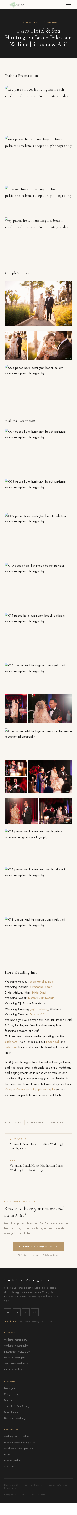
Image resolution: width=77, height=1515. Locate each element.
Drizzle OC (37, 1014)
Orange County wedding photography (30, 1089)
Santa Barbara (11, 1412)
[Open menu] (68, 4)
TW (35, 1312)
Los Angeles (10, 1388)
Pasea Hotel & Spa (40, 981)
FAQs (7, 1454)
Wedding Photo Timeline (16, 1436)
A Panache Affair (40, 987)
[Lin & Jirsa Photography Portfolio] (15, 4)
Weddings (51, 22)
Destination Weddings (15, 1418)
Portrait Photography (14, 1358)
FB (17, 1312)
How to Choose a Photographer (20, 1442)
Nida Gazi (39, 992)
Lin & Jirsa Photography (27, 1280)
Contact (24, 1494)
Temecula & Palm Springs (17, 1406)
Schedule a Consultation (38, 1246)
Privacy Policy (10, 1494)
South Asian (28, 22)
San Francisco (11, 1400)
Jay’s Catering (39, 1009)
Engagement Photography (17, 1352)
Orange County (12, 1394)
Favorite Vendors (12, 1460)
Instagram (11, 1047)
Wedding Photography (15, 1340)
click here (11, 1041)
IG (8, 1312)
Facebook (52, 1041)
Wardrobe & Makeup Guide (18, 1448)
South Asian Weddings (16, 1364)
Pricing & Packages (14, 1369)
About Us (9, 1466)
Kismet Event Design (41, 998)
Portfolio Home (38, 1494)
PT (26, 1312)
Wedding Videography (16, 1346)
